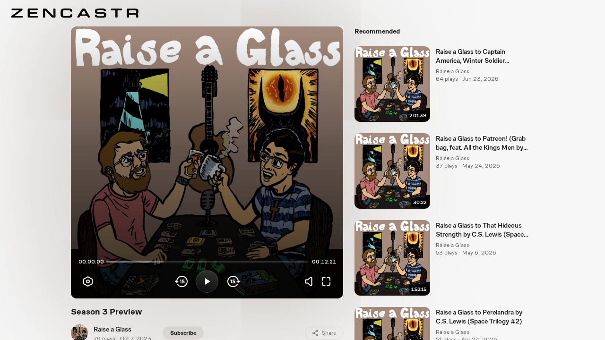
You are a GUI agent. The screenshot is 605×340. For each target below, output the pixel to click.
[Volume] (311, 281)
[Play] (207, 281)
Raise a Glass (112, 329)
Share (328, 333)
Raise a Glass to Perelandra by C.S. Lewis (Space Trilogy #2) (479, 316)
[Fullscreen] (326, 281)
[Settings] (87, 281)
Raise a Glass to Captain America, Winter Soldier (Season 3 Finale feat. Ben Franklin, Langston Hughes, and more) (482, 57)
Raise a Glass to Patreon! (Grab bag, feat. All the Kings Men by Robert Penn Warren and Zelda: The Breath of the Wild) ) (481, 144)
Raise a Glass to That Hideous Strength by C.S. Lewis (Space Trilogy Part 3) (480, 230)
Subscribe (183, 333)
